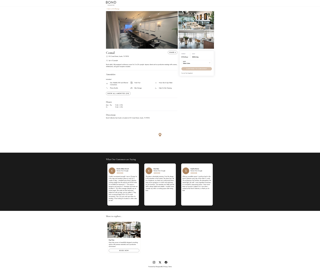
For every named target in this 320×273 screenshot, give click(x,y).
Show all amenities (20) (118, 93)
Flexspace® (159, 267)
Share (171, 52)
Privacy (165, 267)
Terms (170, 267)
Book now (124, 250)
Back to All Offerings (113, 9)
